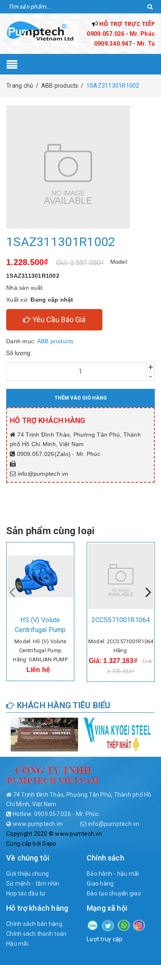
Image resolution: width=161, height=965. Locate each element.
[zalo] (93, 924)
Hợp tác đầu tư (26, 893)
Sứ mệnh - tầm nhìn (32, 883)
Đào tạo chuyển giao (114, 893)
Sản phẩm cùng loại (50, 531)
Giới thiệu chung (27, 873)
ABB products (55, 341)
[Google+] (124, 924)
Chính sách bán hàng (34, 924)
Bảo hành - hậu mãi (113, 873)
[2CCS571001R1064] (121, 576)
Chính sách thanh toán (36, 933)
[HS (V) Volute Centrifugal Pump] (40, 576)
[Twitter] (108, 925)
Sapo (49, 843)
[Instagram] (139, 924)
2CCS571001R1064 (121, 620)
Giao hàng (100, 883)
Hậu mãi (17, 943)
